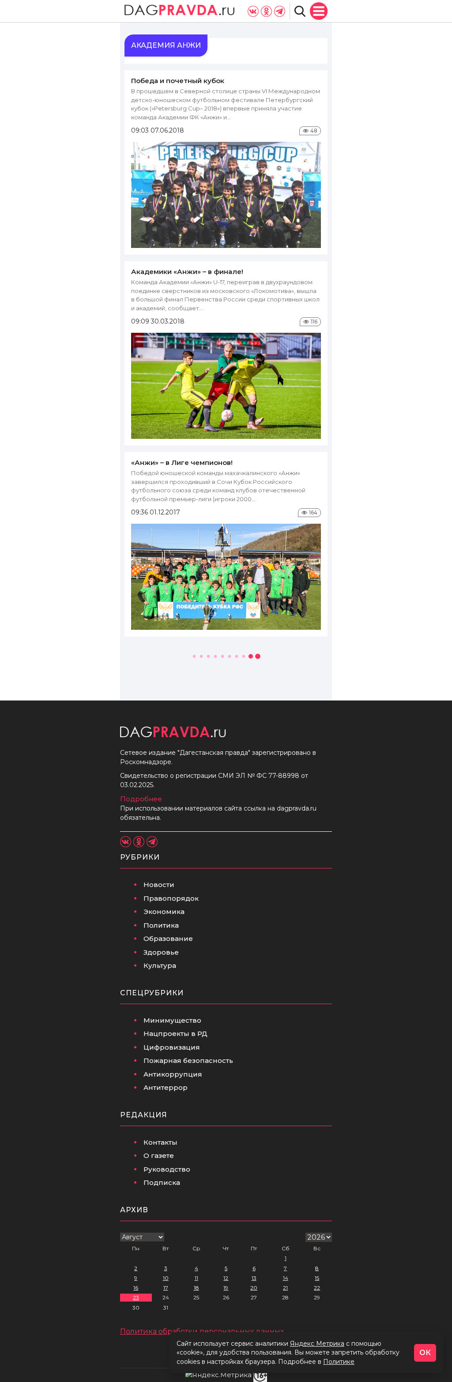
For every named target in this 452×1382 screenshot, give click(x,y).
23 (136, 1297)
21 (285, 1287)
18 (196, 1287)
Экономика (164, 911)
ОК (425, 1352)
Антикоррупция (172, 1074)
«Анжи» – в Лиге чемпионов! (182, 462)
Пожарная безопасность (188, 1060)
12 (225, 1278)
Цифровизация (171, 1047)
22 (317, 1287)
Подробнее (141, 799)
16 (135, 1287)
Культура (159, 965)
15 (317, 1278)
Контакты (160, 1142)
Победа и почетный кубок (177, 80)
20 (253, 1287)
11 (196, 1278)
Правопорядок (171, 898)
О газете (158, 1155)
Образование (168, 938)
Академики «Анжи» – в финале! (187, 271)
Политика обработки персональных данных (202, 1331)
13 (254, 1278)
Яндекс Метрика (317, 1344)
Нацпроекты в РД (175, 1033)
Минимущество (172, 1020)
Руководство (166, 1169)
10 (166, 1278)
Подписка (161, 1182)
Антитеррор (165, 1087)
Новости (158, 884)
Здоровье (161, 952)
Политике (338, 1362)
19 (225, 1287)
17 (165, 1287)
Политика (161, 925)
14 (285, 1278)
